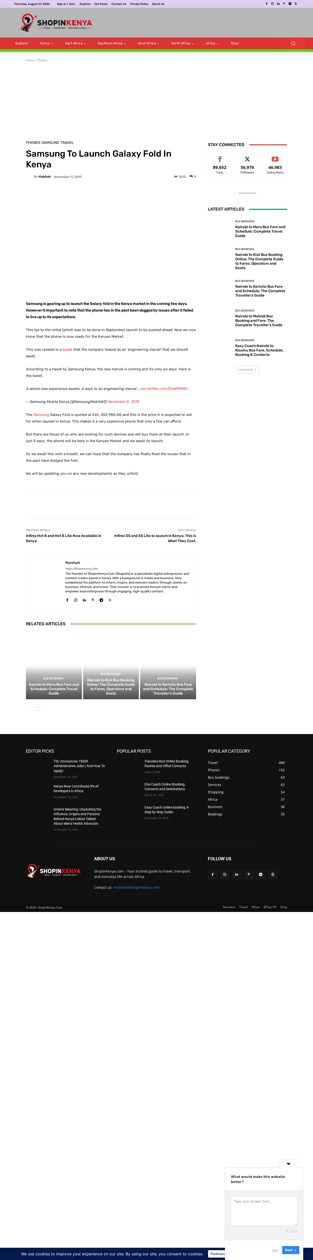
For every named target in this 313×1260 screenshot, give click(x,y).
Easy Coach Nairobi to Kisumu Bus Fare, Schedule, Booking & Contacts (259, 427)
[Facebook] (266, 4)
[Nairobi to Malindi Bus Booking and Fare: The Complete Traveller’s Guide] (220, 395)
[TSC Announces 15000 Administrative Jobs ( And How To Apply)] (38, 772)
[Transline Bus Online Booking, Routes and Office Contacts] (129, 772)
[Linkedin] (278, 4)
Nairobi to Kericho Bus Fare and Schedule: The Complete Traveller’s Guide (168, 693)
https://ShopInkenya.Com (81, 573)
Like (220, 161)
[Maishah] (30, 181)
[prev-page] (29, 712)
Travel (67, 147)
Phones (42, 65)
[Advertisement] (194, 25)
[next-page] (37, 712)
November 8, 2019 (123, 406)
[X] (296, 4)
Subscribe (275, 161)
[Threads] (273, 879)
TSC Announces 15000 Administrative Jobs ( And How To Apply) (79, 770)
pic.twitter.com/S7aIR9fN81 (164, 393)
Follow (247, 161)
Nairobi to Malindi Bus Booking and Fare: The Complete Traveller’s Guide (258, 397)
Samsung (50, 147)
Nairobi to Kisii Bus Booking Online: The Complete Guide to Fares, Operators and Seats (111, 691)
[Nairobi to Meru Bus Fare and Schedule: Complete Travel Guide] (54, 670)
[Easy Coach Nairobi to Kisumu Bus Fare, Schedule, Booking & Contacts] (220, 425)
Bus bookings (53, 683)
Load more (245, 446)
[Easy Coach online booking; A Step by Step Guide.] (129, 818)
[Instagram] (272, 4)
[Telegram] (290, 4)
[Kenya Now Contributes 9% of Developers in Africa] (38, 796)
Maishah (44, 181)
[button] (293, 48)
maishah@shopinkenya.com (136, 892)
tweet (67, 354)
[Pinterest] (284, 4)
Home (30, 65)
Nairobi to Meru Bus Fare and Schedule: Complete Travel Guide (54, 693)
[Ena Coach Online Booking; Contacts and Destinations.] (129, 795)
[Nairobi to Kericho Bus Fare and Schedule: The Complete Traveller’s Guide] (168, 670)
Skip (275, 1250)
